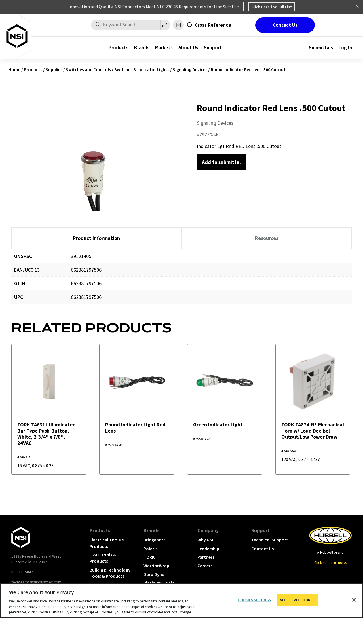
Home (14, 69)
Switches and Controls (88, 69)
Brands (141, 47)
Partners (205, 557)
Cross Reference (213, 25)
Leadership (208, 548)
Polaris (150, 548)
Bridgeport (154, 540)
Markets (164, 47)
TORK (149, 557)
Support (260, 530)
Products (118, 47)
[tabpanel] (181, 280)
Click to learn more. (330, 562)
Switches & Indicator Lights (141, 69)
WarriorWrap (156, 565)
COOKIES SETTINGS (254, 600)
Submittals (321, 47)
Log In (345, 47)
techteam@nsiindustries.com (36, 582)
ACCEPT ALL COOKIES (297, 600)
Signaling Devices (190, 69)
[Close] (354, 600)
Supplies (54, 69)
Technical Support (269, 540)
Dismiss (357, 6)
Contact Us (285, 25)
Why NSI (205, 540)
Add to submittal (221, 162)
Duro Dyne (153, 574)
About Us (188, 47)
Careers (204, 565)
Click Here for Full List (271, 6)
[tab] (97, 238)
